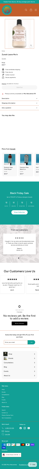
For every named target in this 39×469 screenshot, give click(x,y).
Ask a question (6, 108)
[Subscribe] (31, 342)
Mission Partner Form (7, 415)
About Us (4, 402)
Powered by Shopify (25, 464)
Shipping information (8, 103)
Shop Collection (19, 212)
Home (3, 51)
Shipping (4, 83)
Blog (3, 397)
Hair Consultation (6, 418)
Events (4, 399)
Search (4, 410)
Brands (4, 392)
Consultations (5, 394)
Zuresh (4, 58)
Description (5, 98)
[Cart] (30, 10)
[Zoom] (31, 45)
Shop (3, 389)
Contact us (5, 412)
